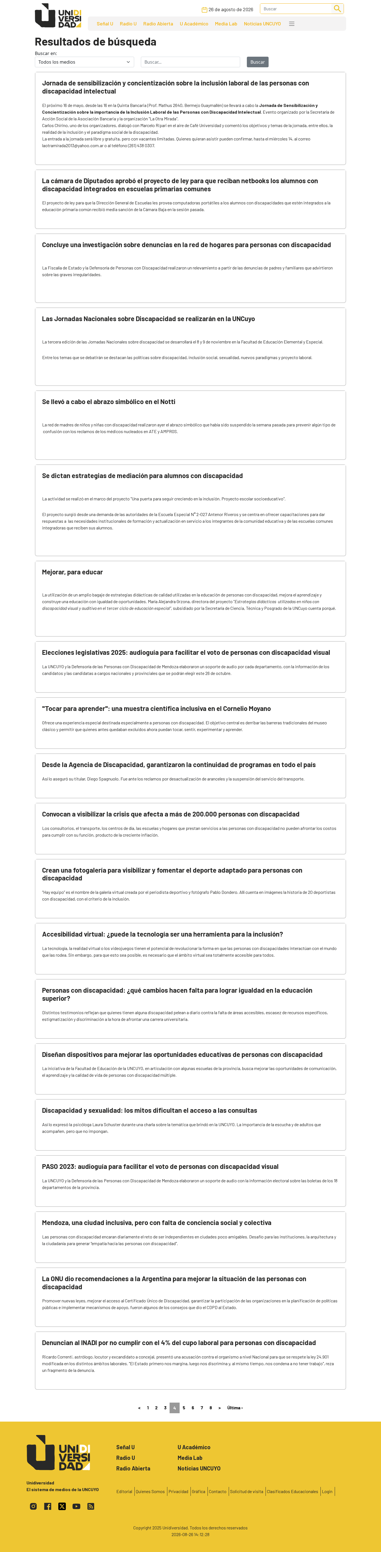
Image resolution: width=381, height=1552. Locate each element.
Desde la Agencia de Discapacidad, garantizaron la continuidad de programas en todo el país (179, 764)
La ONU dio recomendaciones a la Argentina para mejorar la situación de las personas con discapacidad (174, 1282)
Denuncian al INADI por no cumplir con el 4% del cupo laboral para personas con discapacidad (179, 1342)
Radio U (128, 23)
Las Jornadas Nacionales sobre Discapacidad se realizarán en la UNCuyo (148, 318)
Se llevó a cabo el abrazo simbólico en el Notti (108, 401)
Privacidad (178, 1491)
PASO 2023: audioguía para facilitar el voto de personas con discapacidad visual (160, 1166)
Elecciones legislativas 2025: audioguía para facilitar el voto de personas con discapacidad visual (186, 652)
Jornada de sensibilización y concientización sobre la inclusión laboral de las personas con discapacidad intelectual (175, 87)
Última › (235, 1407)
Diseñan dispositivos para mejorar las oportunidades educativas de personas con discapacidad (182, 1054)
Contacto (217, 1491)
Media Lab (226, 23)
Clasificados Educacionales (292, 1491)
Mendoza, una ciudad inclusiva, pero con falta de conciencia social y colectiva (156, 1222)
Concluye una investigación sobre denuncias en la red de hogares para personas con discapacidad (186, 244)
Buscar (257, 62)
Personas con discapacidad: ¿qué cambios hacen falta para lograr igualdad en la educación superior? (177, 994)
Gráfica (198, 1491)
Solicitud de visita (246, 1491)
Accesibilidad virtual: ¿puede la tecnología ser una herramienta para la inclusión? (162, 934)
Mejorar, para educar (72, 572)
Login (327, 1491)
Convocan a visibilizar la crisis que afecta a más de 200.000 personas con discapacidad (171, 814)
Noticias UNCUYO (262, 23)
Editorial (124, 1491)
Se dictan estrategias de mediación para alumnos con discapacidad (142, 475)
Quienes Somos (150, 1491)
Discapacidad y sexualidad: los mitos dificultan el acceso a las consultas (149, 1110)
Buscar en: (46, 53)
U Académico (194, 23)
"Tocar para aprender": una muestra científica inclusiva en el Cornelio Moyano (156, 708)
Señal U (105, 23)
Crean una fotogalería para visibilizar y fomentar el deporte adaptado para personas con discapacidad (172, 874)
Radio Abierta (158, 23)
